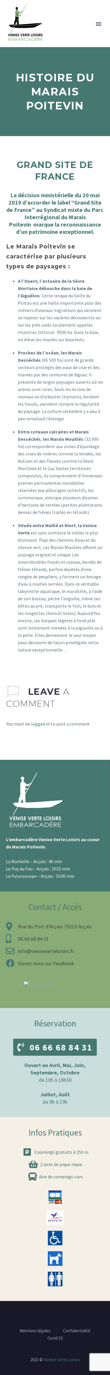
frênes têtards (32, 569)
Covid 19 (55, 1338)
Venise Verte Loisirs (62, 1359)
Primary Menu (98, 24)
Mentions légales (35, 1331)
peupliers (47, 577)
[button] (55, 1047)
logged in (40, 724)
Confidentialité (76, 1331)
